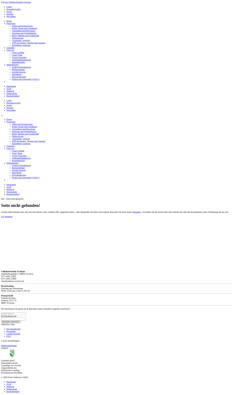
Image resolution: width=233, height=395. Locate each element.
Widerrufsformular (9, 345)
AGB (8, 89)
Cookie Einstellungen (10, 341)
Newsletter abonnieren (10, 322)
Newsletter (11, 331)
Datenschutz (11, 93)
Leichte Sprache (13, 334)
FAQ (8, 336)
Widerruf (10, 91)
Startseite (137, 212)
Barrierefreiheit (12, 96)
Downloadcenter (13, 329)
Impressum (11, 86)
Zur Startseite (6, 216)
